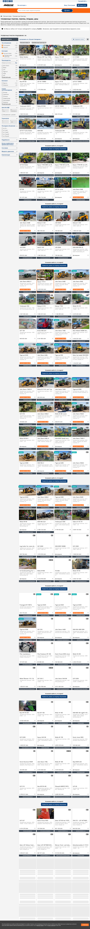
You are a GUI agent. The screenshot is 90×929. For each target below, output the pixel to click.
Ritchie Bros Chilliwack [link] (27, 233)
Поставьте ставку (77, 197)
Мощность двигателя (8, 151)
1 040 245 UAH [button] (77, 554)
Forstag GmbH (81, 723)
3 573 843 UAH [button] (41, 138)
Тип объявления (6, 43)
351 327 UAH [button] (23, 197)
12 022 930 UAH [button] (24, 720)
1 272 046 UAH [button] (41, 89)
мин (2, 109)
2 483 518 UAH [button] (24, 114)
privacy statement (51, 925)
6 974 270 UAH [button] (24, 828)
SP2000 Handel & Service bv (45, 689)
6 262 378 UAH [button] (77, 662)
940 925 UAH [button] (23, 338)
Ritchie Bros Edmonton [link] (27, 473)
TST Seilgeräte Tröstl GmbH (63, 772)
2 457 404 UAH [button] (24, 314)
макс (11, 109)
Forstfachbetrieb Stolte (63, 723)
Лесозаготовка (7, 16)
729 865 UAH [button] (23, 422)
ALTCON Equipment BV (45, 233)
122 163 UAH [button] (58, 877)
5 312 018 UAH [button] (41, 578)
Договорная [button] (23, 65)
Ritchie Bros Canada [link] (81, 199)
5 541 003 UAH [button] (41, 338)
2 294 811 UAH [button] (24, 853)
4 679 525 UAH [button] (77, 314)
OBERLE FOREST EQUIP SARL (63, 556)
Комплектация (6, 154)
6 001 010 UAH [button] (59, 745)
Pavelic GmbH (45, 904)
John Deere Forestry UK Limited (80, 689)
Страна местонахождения (7, 89)
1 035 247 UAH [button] (77, 231)
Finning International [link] (27, 424)
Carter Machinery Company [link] (27, 747)
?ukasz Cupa (63, 141)
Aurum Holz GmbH (28, 316)
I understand (85, 924)
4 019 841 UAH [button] (41, 877)
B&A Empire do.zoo (81, 67)
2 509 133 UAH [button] (41, 529)
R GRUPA (81, 880)
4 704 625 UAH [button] (59, 529)
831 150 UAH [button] (58, 828)
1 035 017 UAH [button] (24, 686)
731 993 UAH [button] (76, 114)
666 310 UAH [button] (58, 114)
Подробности (5, 139)
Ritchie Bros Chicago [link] (63, 473)
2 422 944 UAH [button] (77, 89)
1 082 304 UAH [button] (41, 255)
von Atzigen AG (45, 199)
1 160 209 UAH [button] (59, 314)
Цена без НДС (5, 107)
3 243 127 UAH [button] (77, 578)
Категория (5, 51)
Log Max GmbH (45, 723)
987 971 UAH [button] (41, 853)
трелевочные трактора (22, 25)
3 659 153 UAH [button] (77, 529)
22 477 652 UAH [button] (77, 877)
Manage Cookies (40, 925)
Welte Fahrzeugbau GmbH (27, 532)
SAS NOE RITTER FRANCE (45, 796)
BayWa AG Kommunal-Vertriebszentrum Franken (65, 796)
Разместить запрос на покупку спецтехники (54, 149)
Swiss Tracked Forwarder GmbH (63, 855)
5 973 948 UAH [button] (41, 769)
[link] (27, 50)
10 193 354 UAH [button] (59, 853)
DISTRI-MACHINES (45, 473)
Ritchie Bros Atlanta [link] (45, 448)
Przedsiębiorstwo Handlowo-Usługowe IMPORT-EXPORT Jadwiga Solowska (35, 116)
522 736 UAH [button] (23, 554)
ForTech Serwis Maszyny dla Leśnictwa (45, 67)
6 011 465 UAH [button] (59, 686)
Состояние (5, 148)
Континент (5, 80)
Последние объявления (8, 126)
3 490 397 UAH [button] (24, 745)
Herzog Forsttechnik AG (28, 796)
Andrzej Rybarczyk (45, 116)
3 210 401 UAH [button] (41, 65)
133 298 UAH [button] (41, 828)
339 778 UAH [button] (23, 613)
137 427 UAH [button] (23, 662)
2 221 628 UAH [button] (24, 902)
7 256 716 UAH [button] (41, 197)
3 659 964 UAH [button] (42, 289)
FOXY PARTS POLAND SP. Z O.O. (27, 67)
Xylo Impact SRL (45, 291)
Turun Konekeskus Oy (27, 615)
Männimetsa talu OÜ (80, 341)
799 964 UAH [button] (58, 231)
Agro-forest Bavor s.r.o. (27, 723)
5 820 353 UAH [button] (59, 794)
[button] (9, 39)
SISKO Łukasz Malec (81, 116)
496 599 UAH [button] (41, 397)
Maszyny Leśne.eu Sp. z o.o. (45, 141)
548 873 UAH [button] (58, 422)
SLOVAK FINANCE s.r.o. (81, 365)
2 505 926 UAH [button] (59, 902)
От (2, 120)
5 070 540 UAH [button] (59, 769)
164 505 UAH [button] (23, 769)
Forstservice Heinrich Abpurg (63, 448)
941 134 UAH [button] (23, 138)
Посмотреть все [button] (6, 77)
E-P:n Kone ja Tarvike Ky (28, 664)
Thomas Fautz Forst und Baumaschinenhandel (47, 399)
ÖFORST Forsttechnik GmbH (63, 689)
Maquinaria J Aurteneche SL (45, 639)
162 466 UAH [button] (58, 662)
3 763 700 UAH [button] (41, 686)
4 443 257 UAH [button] (77, 338)
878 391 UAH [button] (23, 255)
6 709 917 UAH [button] (24, 794)
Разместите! (82, 5)
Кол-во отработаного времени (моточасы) (8, 144)
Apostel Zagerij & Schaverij (27, 556)
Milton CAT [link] (45, 772)
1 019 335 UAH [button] (41, 554)
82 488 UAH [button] (40, 662)
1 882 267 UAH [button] (24, 173)
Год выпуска (5, 118)
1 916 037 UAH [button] (77, 363)
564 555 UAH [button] (76, 828)
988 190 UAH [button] (41, 231)
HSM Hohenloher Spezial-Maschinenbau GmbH (29, 581)
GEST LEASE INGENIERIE (45, 532)
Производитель (6, 60)
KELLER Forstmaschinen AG (45, 581)
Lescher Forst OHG (28, 448)
